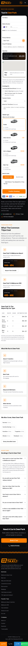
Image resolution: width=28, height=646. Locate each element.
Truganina (19, 431)
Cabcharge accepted (6, 592)
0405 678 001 (15, 546)
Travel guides (4, 629)
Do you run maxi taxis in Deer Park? (13, 502)
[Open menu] (25, 2)
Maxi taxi (3, 578)
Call (11, 643)
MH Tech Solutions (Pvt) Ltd (15, 639)
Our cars (3, 613)
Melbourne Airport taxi (6, 575)
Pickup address (6, 37)
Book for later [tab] (19, 177)
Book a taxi (14, 540)
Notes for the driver (10, 104)
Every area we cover (9, 441)
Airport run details (10, 270)
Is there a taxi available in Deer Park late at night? (13, 509)
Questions (3, 626)
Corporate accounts (6, 583)
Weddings (3, 589)
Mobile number (6, 24)
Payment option (6, 98)
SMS (18, 643)
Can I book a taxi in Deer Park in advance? (12, 495)
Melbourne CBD (5, 605)
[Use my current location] (23, 40)
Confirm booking (14, 191)
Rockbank (18, 436)
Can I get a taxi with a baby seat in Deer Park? (12, 517)
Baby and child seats (6, 580)
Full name (5, 17)
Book (4, 643)
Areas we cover (5, 610)
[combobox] (14, 40)
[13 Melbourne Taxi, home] (6, 2)
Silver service (4, 586)
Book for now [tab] (8, 177)
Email (9, 30)
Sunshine (7, 431)
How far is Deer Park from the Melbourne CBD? (11, 487)
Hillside (6, 436)
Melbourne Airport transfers (8, 602)
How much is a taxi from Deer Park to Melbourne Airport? (12, 459)
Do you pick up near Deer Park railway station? (11, 479)
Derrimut (7, 422)
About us (3, 620)
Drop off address (6, 44)
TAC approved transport (7, 595)
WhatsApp (25, 643)
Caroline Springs (9, 427)
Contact (3, 623)
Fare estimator (4, 607)
